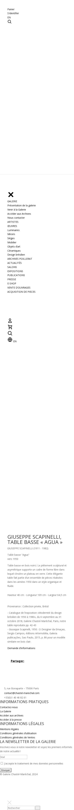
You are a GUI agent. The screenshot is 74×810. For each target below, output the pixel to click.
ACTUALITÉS (14, 263)
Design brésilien (16, 254)
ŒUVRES (12, 226)
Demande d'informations (21, 648)
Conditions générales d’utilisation (18, 733)
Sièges (11, 238)
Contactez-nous (9, 707)
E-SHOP (11, 283)
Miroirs (11, 234)
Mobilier (11, 242)
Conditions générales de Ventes (17, 737)
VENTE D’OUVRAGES (18, 287)
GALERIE (12, 201)
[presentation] (37, 808)
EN (9, 17)
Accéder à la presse (11, 719)
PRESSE (11, 279)
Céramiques (14, 250)
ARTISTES (12, 221)
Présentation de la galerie (21, 205)
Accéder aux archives (11, 715)
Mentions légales (9, 729)
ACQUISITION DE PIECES (21, 291)
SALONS (12, 267)
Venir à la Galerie (16, 209)
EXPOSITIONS (15, 271)
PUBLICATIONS (16, 275)
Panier (10, 9)
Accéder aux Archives (19, 213)
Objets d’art (13, 246)
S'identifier (13, 13)
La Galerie (5, 711)
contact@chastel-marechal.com (21, 693)
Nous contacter (16, 217)
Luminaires (13, 230)
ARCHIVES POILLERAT (19, 258)
